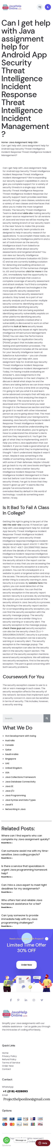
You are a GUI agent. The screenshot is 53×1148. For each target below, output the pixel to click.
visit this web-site (12, 524)
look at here (20, 326)
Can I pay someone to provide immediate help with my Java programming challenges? (19, 919)
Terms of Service (11, 1062)
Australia (10, 740)
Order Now (26, 964)
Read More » (7, 843)
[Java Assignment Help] (11, 7)
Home (4, 142)
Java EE (9, 786)
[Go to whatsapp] (6, 1140)
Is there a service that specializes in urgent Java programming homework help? (24, 869)
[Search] (46, 718)
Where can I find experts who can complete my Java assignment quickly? (25, 837)
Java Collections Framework (20, 777)
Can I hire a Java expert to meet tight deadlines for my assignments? (24, 886)
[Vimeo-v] (42, 1000)
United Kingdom (13, 768)
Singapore (10, 758)
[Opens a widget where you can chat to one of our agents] (42, 1143)
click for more (33, 271)
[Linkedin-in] (26, 1000)
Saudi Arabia (11, 754)
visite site (28, 213)
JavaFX (9, 804)
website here (36, 583)
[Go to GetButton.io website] (6, 1145)
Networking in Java (15, 809)
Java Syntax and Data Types (20, 800)
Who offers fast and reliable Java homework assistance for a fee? (21, 901)
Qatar (8, 749)
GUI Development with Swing (20, 735)
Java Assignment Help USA (23, 142)
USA (7, 772)
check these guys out (14, 628)
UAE (7, 763)
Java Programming (15, 795)
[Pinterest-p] (18, 1000)
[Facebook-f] (11, 1000)
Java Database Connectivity (20, 781)
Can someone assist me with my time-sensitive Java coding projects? (25, 852)
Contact (6, 1069)
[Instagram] (34, 1000)
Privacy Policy (9, 1056)
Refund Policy (9, 1059)
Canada (9, 745)
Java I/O (9, 790)
